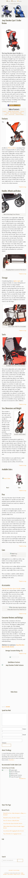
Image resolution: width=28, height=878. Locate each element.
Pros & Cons (11, 114)
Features (4, 111)
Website (4, 743)
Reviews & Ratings (20, 114)
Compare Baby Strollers (15, 3)
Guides (19, 1)
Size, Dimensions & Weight (16, 112)
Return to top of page (14, 870)
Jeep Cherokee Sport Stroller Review (12, 823)
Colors (5, 114)
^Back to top (22, 187)
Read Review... (22, 778)
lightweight (17, 281)
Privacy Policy (17, 874)
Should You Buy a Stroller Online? (11, 817)
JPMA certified (12, 148)
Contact (23, 874)
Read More (11, 760)
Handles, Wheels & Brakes (13, 111)
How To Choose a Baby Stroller (11, 820)
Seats (7, 112)
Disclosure (10, 874)
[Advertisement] (15, 699)
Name (24, 729)
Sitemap (5, 874)
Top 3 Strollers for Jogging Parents (12, 833)
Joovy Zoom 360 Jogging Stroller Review (13, 831)
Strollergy (14, 11)
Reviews (14, 1)
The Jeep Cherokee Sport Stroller (11, 588)
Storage (22, 111)
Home (9, 1)
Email (24, 734)
